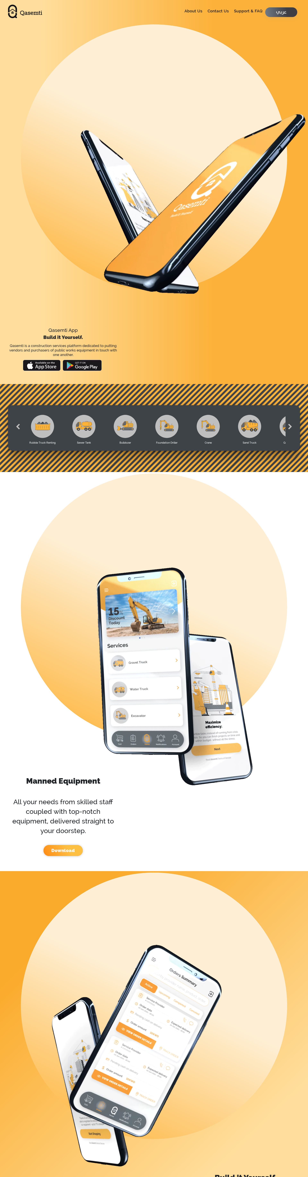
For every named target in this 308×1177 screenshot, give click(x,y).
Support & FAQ (248, 8)
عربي (281, 9)
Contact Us (218, 8)
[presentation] (17, 422)
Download (63, 802)
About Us (193, 8)
